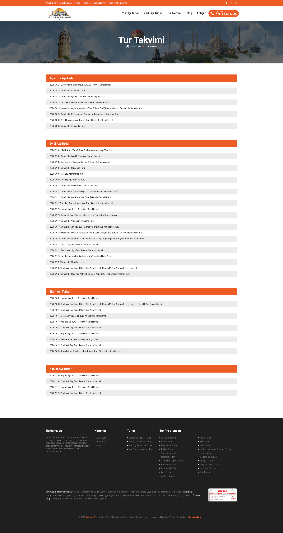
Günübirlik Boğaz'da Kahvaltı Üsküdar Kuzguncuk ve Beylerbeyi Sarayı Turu (90, 274)
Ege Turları (205, 472)
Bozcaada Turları (169, 468)
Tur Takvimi (174, 13)
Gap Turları (166, 472)
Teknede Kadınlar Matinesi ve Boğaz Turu (74, 339)
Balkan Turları (167, 449)
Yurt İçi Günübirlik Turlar (140, 438)
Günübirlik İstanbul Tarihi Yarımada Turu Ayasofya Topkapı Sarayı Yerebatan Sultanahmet (97, 238)
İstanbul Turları (168, 457)
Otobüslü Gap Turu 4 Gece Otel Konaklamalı (75, 310)
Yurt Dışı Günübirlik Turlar (140, 445)
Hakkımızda (101, 441)
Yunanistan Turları (169, 453)
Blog (78, 3)
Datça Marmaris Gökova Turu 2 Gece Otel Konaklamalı (80, 85)
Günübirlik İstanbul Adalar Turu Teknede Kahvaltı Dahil (80, 197)
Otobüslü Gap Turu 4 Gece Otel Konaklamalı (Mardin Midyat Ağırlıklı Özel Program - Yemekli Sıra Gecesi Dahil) (106, 304)
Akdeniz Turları (168, 476)
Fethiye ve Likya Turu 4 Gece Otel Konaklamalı (76, 250)
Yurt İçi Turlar (130, 13)
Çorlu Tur (59, 13)
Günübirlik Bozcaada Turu (67, 90)
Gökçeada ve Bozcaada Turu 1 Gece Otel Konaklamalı (80, 102)
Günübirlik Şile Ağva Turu (67, 262)
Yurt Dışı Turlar (153, 13)
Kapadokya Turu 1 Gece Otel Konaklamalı (74, 209)
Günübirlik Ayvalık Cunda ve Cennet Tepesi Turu (77, 96)
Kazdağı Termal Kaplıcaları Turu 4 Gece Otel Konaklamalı (81, 203)
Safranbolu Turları (208, 457)
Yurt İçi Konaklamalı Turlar (141, 441)
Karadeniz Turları (208, 468)
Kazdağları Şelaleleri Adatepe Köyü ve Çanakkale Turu (80, 256)
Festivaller (204, 441)
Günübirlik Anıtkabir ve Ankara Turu (72, 221)
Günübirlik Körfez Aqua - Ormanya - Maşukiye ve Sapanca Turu (84, 114)
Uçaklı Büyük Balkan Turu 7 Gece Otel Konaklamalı (78, 316)
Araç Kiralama (66, 3)
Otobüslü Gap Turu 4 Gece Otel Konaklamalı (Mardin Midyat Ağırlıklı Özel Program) (93, 268)
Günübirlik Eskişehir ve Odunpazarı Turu (74, 185)
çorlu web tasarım (196, 517)
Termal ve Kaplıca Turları (172, 461)
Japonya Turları (168, 438)
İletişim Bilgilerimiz (118, 3)
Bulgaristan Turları (169, 445)
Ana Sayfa (51, 3)
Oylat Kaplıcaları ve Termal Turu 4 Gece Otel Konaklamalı (81, 120)
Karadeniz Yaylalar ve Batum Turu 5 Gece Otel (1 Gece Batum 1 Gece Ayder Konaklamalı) (96, 108)
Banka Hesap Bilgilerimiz (95, 3)
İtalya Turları (205, 438)
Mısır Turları (205, 445)
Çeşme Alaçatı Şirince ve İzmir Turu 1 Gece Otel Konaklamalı (83, 215)
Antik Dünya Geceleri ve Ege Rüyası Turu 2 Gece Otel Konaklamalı (85, 351)
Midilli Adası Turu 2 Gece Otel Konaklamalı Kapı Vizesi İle (81, 150)
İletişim (201, 13)
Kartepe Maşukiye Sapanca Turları (215, 449)
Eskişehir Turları (207, 461)
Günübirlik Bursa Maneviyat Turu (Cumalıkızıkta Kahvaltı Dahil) (84, 191)
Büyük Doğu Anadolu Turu (67, 180)
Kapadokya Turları (169, 464)
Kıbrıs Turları (167, 441)
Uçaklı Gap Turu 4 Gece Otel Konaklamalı (74, 244)
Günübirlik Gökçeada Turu (67, 126)
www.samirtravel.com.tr (59, 491)
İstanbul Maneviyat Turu (66, 174)
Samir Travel (135, 46)
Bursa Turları (206, 453)
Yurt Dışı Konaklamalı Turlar (141, 449)
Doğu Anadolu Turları (210, 464)
